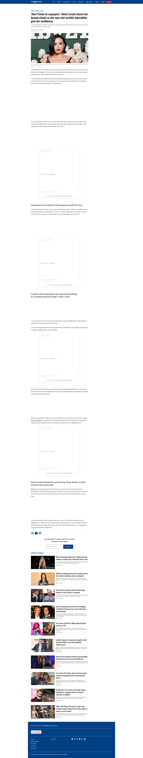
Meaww (33, 489)
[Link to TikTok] (82, 739)
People (42, 72)
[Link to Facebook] (72, 739)
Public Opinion (89, 1)
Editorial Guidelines (35, 741)
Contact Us (53, 739)
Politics (59, 1)
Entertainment (66, 1)
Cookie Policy (33, 746)
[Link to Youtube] (79, 739)
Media (102, 1)
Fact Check (80, 1)
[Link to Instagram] (74, 739)
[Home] (36, 1)
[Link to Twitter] (77, 739)
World (74, 1)
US (54, 1)
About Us (33, 739)
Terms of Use (33, 748)
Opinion (97, 1)
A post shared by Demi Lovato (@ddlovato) (59, 195)
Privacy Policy (34, 743)
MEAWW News (34, 725)
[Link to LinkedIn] (85, 739)
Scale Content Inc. (46, 725)
